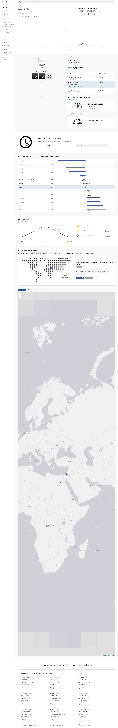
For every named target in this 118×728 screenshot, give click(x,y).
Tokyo (20, 206)
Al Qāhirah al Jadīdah (26, 725)
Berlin (20, 180)
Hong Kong (21, 198)
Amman (81, 688)
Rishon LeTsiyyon (26, 677)
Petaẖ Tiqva (53, 677)
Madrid (31, 180)
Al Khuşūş (82, 725)
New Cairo (82, 720)
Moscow (21, 183)
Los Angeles (22, 161)
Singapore (21, 202)
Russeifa (24, 693)
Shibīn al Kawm (54, 725)
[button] (8, 42)
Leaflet (103, 655)
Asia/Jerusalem (103, 73)
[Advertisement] (55, 30)
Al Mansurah (82, 709)
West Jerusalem (26, 682)
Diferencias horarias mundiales (8, 31)
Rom (34, 180)
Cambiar (6, 10)
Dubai (20, 191)
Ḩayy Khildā (53, 688)
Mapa (5, 35)
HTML (42, 83)
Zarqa (81, 693)
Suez (52, 709)
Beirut (23, 704)
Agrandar (89, 278)
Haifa (52, 693)
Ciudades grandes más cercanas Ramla (38, 673)
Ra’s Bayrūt (53, 704)
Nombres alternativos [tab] (33, 289)
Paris (28, 180)
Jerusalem (53, 682)
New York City (22, 168)
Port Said (82, 698)
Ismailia (23, 709)
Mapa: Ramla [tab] (22, 289)
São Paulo (21, 172)
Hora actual (6, 20)
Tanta (81, 714)
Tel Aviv (81, 677)
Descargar (80, 278)
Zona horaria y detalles (9, 24)
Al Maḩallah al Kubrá (55, 714)
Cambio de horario (8, 26)
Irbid (23, 698)
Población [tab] (43, 289)
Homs (52, 720)
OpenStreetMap (108, 655)
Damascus (53, 698)
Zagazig (24, 714)
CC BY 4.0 (79, 267)
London (21, 176)
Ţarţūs (23, 720)
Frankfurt (24, 180)
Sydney (21, 209)
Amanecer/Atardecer (9, 34)
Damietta (82, 704)
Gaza (23, 688)
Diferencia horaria (8, 22)
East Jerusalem (83, 682)
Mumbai (21, 194)
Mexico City (22, 164)
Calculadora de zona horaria (8, 28)
